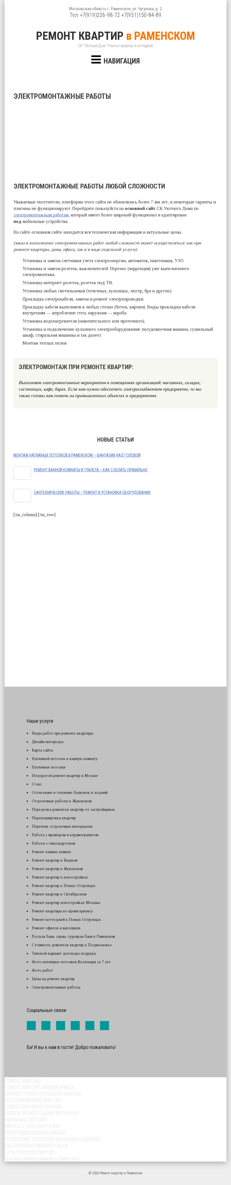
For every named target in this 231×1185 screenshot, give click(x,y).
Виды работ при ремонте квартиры (62, 733)
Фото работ (42, 970)
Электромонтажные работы (56, 987)
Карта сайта (42, 750)
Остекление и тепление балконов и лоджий (70, 792)
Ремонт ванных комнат (51, 852)
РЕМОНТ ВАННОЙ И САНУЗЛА (33, 1106)
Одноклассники (89, 1025)
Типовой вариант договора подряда (64, 953)
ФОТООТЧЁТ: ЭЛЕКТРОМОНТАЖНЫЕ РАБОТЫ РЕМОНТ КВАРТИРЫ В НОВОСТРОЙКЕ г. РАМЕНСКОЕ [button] (117, 635)
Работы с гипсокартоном (53, 843)
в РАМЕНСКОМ (115, 36)
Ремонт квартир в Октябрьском (59, 894)
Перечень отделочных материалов (62, 826)
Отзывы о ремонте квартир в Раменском (42, 1158)
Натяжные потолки (48, 767)
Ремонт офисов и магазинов (56, 928)
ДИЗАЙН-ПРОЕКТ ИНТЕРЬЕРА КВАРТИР (43, 1093)
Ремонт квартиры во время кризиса (62, 911)
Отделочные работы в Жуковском (62, 801)
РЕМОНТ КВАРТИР (23, 1080)
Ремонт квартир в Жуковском (57, 869)
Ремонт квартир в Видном (54, 860)
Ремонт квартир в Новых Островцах (63, 886)
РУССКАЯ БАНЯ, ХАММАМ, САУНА (36, 1145)
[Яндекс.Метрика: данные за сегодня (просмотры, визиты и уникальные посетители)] (39, 1061)
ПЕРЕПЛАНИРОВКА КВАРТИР (33, 1100)
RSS (104, 1025)
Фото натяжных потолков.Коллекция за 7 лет (71, 962)
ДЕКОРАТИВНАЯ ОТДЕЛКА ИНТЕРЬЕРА (42, 1113)
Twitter (60, 1025)
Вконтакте (45, 1025)
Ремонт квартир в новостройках (60, 877)
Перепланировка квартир (54, 818)
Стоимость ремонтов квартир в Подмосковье (72, 945)
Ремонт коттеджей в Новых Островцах (66, 919)
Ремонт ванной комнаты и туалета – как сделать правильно (91, 470)
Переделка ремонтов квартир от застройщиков (73, 809)
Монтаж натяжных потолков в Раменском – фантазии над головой (77, 455)
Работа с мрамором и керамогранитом (65, 835)
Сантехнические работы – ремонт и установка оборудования (92, 492)
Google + (75, 1025)
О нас (37, 784)
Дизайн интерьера (47, 742)
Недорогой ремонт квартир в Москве (65, 776)
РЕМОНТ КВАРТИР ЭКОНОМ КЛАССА (40, 1087)
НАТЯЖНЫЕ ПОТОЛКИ (25, 1119)
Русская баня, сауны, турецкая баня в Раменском (73, 936)
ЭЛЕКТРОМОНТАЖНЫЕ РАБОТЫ (35, 1132)
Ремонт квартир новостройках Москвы (66, 903)
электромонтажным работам (41, 215)
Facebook (31, 1025)
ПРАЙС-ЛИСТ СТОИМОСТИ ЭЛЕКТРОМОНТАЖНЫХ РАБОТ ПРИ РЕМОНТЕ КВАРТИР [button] (115, 585)
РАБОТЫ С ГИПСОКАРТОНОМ (32, 1126)
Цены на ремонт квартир (53, 979)
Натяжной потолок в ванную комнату (65, 759)
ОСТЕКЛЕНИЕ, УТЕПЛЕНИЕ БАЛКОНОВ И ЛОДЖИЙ (52, 1139)
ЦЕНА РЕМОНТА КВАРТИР (30, 1152)
